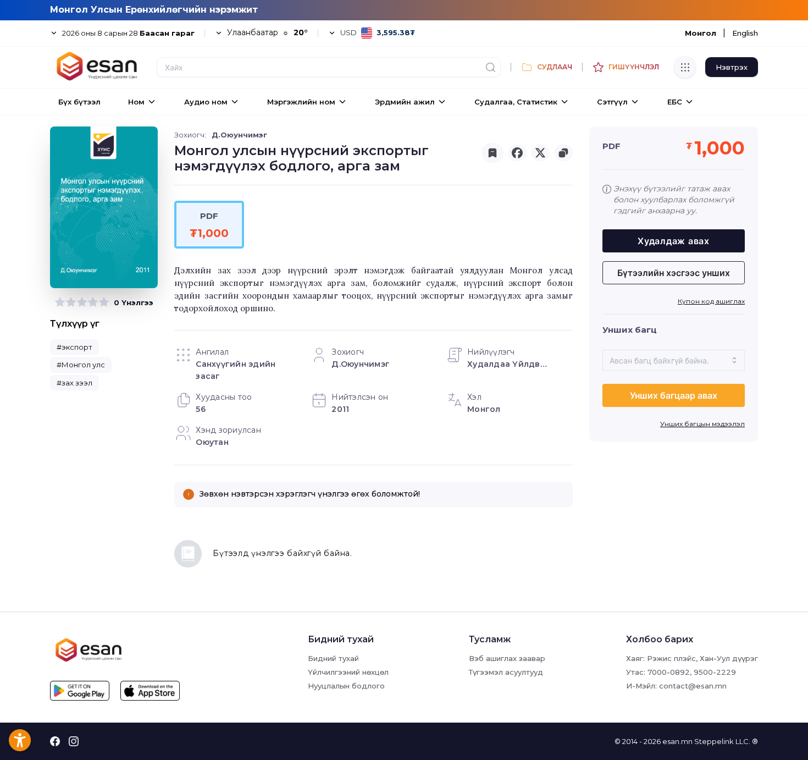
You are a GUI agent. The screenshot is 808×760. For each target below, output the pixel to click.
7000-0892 (668, 672)
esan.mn (677, 741)
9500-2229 (715, 672)
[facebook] (517, 153)
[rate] (59, 302)
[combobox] (673, 360)
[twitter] (540, 153)
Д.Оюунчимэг (239, 134)
